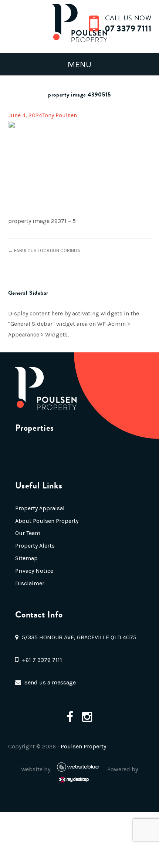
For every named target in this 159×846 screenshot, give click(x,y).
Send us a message (50, 682)
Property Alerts (35, 545)
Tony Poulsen (59, 115)
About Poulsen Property (46, 520)
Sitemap (26, 558)
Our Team (27, 533)
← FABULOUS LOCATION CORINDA (44, 250)
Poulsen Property (83, 746)
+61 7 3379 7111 (42, 659)
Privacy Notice (34, 570)
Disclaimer (29, 583)
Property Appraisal (40, 508)
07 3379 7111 (128, 28)
